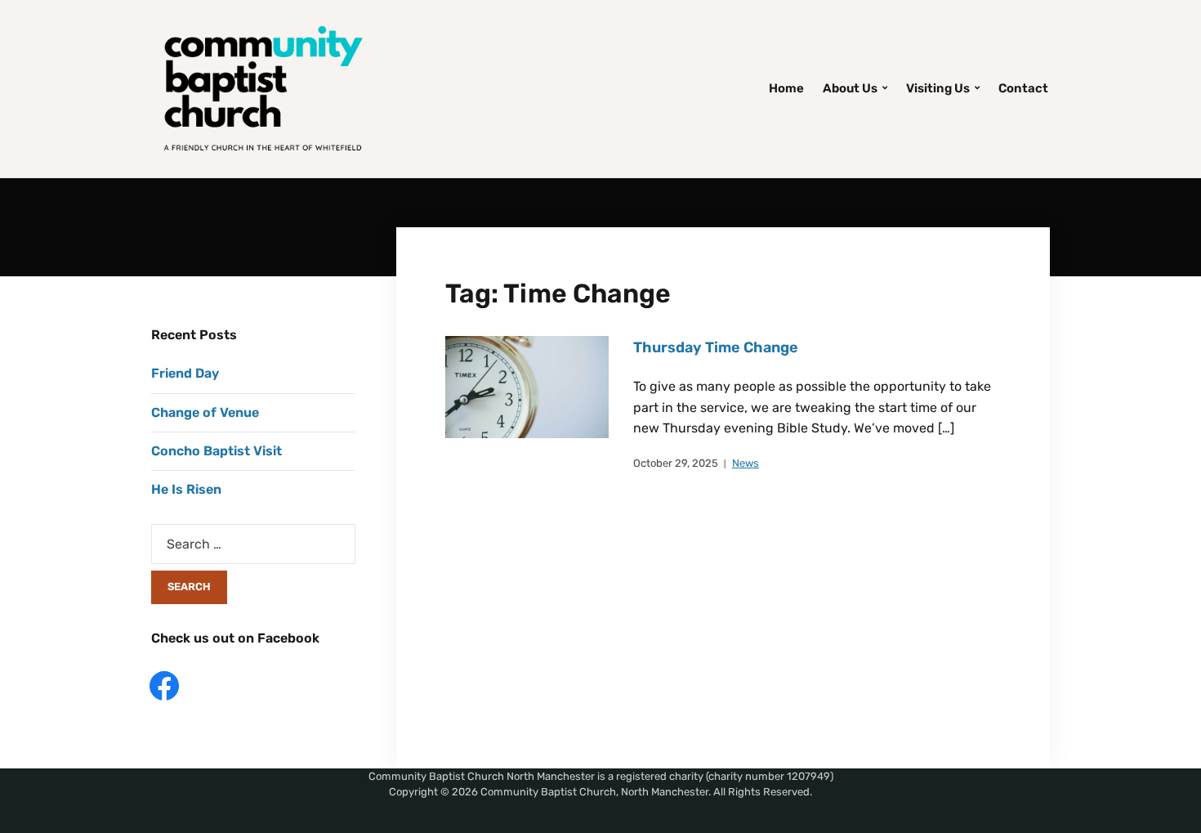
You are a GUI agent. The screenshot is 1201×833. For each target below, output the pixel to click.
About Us (850, 88)
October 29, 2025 (675, 463)
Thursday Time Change (715, 347)
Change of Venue (205, 412)
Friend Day (185, 373)
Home (786, 88)
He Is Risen (186, 489)
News (745, 463)
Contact (1023, 88)
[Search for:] (253, 544)
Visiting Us (938, 88)
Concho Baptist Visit (216, 451)
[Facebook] (164, 685)
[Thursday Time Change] (527, 386)
